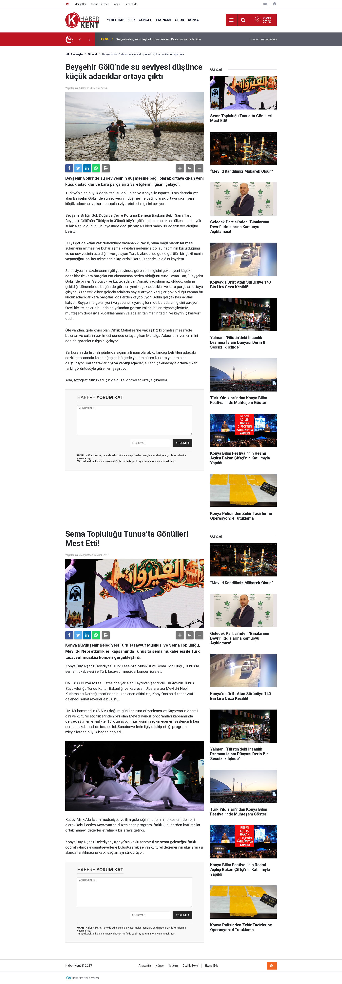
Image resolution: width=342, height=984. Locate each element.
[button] (180, 168)
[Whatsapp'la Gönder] (96, 168)
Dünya (193, 20)
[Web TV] (265, 4)
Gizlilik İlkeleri (191, 965)
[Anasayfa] (67, 4)
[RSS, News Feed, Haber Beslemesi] (272, 966)
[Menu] (231, 20)
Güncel (145, 20)
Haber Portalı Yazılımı (85, 978)
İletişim (173, 965)
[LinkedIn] (87, 168)
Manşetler (80, 4)
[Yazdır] (106, 168)
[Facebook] (69, 168)
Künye (160, 965)
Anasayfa (145, 965)
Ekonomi (163, 20)
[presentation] (80, 39)
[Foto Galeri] (274, 4)
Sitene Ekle (131, 4)
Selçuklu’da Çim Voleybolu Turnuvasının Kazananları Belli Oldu (158, 39)
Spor (179, 20)
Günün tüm (263, 39)
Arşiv (117, 4)
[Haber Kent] (82, 20)
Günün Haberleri (100, 4)
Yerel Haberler (121, 20)
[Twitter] (78, 168)
